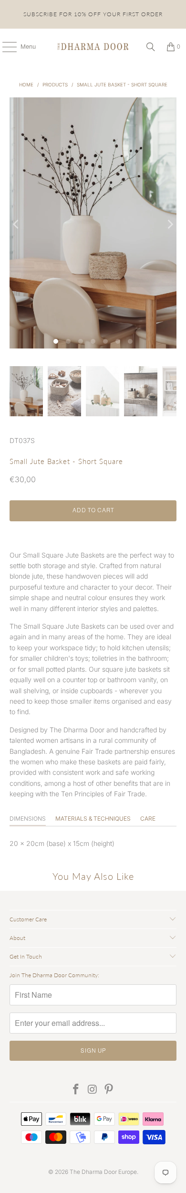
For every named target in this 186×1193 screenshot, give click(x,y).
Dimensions (28, 818)
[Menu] (4, 46)
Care (147, 818)
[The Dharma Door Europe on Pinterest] (109, 1090)
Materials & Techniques (93, 818)
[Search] (151, 46)
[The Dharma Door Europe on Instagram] (92, 1090)
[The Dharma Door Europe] (93, 47)
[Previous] (16, 224)
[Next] (169, 224)
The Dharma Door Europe (103, 1171)
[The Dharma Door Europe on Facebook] (76, 1090)
